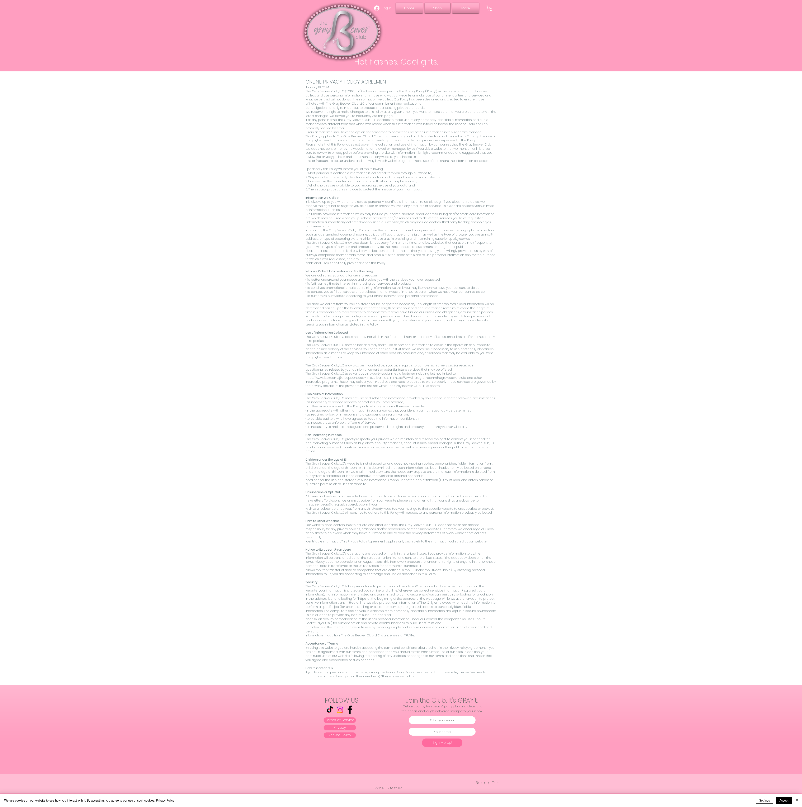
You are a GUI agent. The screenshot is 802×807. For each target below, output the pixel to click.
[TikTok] (330, 710)
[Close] (796, 800)
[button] (489, 8)
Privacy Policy (165, 800)
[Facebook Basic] (350, 710)
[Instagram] (340, 710)
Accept (783, 800)
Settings (764, 800)
